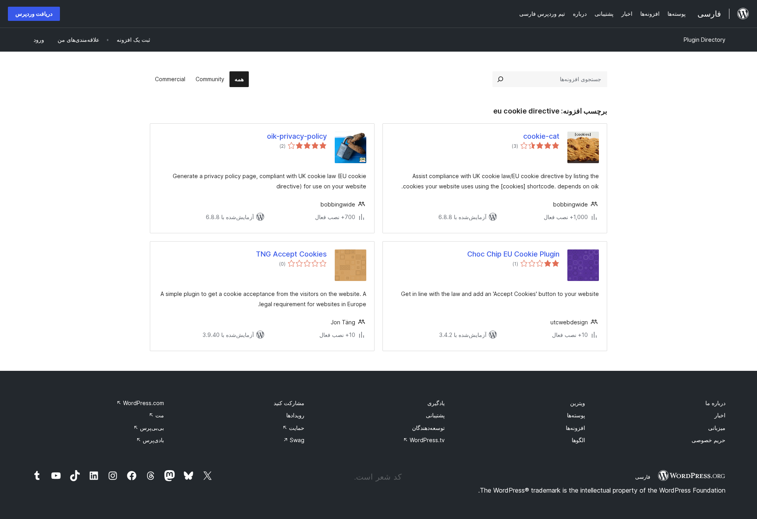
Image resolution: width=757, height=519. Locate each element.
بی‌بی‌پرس (148, 427)
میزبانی (716, 427)
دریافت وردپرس (33, 13)
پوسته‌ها (576, 415)
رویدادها (295, 415)
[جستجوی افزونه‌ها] (500, 79)
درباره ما (715, 403)
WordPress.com (140, 403)
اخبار (719, 415)
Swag (293, 440)
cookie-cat (541, 136)
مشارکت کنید (289, 403)
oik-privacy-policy (297, 136)
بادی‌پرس (150, 440)
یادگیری (436, 403)
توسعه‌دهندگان (428, 427)
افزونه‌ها (575, 427)
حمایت (293, 427)
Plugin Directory (704, 39)
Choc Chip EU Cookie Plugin (513, 254)
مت (156, 415)
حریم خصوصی (708, 440)
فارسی (642, 477)
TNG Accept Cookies (291, 254)
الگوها (578, 440)
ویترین (577, 403)
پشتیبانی (435, 415)
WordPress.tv (424, 440)
